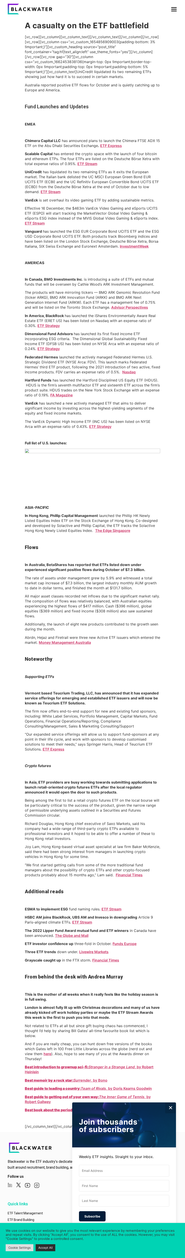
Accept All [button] (45, 1247)
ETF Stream (87, 163)
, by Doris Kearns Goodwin (88, 1088)
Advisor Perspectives (129, 307)
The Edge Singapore (112, 530)
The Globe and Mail (71, 935)
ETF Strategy (48, 325)
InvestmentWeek (134, 246)
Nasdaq (129, 372)
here (47, 1054)
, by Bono (66, 1080)
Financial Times (129, 875)
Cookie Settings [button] (19, 1247)
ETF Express (111, 145)
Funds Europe (124, 943)
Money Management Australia (65, 642)
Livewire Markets (94, 952)
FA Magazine (61, 395)
